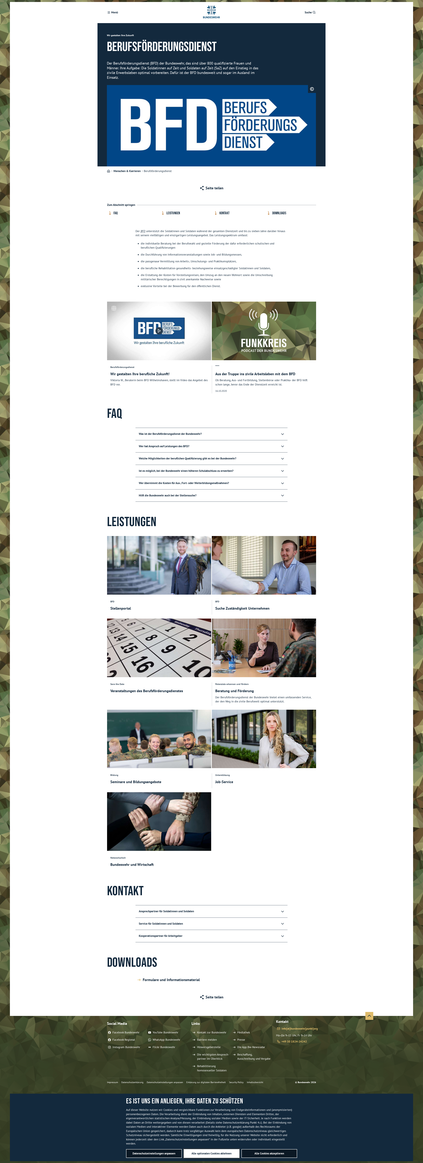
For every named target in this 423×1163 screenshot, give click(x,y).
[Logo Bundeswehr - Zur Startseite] (211, 12)
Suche (308, 12)
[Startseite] (108, 171)
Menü (114, 12)
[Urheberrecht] (312, 89)
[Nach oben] (369, 1016)
